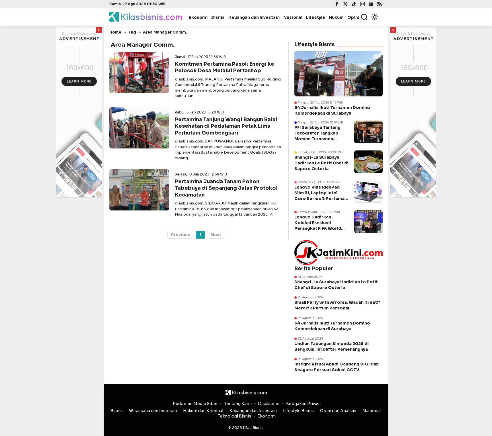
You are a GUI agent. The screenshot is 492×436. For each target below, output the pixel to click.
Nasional (292, 17)
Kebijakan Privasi (303, 403)
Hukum (336, 17)
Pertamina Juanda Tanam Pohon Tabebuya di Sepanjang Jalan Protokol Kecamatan (226, 188)
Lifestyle (315, 17)
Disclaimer (269, 403)
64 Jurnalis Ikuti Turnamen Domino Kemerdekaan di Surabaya (332, 110)
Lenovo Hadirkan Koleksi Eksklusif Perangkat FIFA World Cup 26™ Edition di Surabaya (317, 228)
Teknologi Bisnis (234, 416)
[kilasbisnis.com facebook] (336, 4)
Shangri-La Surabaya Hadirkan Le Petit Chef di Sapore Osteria (321, 163)
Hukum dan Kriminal (203, 410)
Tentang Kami (238, 403)
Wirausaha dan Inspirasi (153, 410)
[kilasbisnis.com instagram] (362, 4)
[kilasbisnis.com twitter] (344, 4)
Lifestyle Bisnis (298, 410)
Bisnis (218, 17)
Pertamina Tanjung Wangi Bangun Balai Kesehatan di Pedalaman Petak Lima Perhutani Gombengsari (226, 126)
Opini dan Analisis (338, 410)
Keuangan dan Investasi (254, 17)
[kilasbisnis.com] (246, 392)
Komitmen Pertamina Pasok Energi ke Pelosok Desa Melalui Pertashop (224, 67)
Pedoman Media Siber (195, 403)
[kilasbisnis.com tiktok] (353, 4)
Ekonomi (198, 17)
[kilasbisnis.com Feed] (379, 4)
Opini (353, 17)
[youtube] (370, 4)
